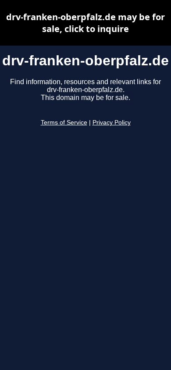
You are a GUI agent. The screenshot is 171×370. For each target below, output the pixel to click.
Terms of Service (64, 122)
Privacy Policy (112, 122)
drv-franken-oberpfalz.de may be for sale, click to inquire (85, 23)
